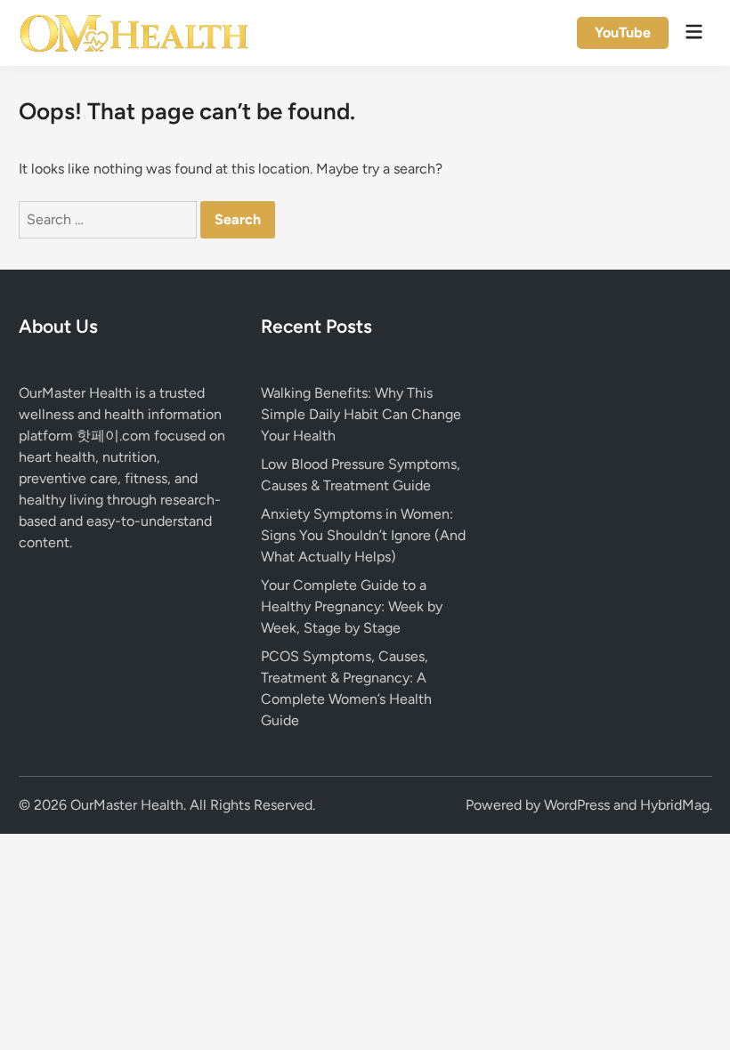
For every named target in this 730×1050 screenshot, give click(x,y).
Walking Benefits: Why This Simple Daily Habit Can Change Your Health (361, 414)
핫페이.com (113, 435)
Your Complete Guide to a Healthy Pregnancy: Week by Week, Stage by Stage (351, 606)
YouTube (623, 32)
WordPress (577, 804)
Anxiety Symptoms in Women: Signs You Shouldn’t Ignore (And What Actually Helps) (363, 535)
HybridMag (675, 804)
